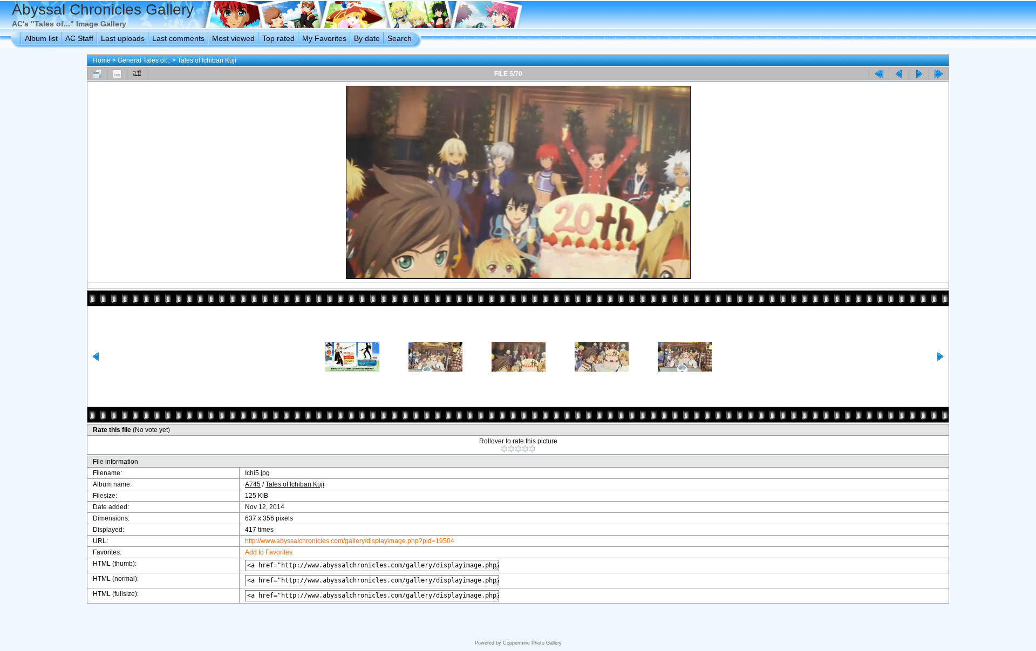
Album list (41, 38)
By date (367, 38)
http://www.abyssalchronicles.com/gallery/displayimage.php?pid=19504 (349, 541)
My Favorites (324, 38)
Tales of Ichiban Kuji (207, 60)
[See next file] (919, 74)
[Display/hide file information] (117, 74)
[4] (525, 449)
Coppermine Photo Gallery (532, 643)
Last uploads (123, 38)
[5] (532, 449)
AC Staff (79, 38)
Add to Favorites (268, 552)
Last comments (178, 38)
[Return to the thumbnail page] (97, 74)
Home (102, 60)
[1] (504, 449)
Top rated (278, 38)
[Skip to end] (939, 74)
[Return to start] (879, 74)
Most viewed (233, 38)
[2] (511, 449)
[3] (518, 449)
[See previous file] (899, 74)
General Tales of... (144, 60)
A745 (253, 484)
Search (399, 38)
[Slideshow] (137, 74)
